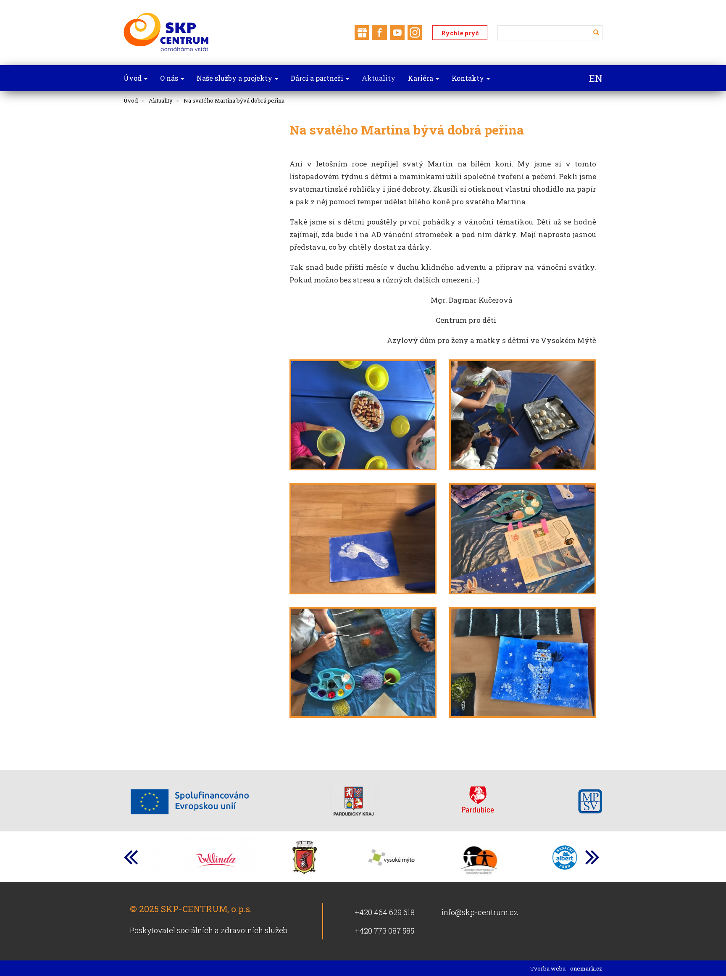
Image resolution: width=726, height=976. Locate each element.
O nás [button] (170, 78)
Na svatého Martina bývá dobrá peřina (234, 100)
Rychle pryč (460, 33)
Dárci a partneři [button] (318, 78)
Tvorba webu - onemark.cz (566, 968)
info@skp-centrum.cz (480, 912)
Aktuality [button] (378, 78)
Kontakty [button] (469, 78)
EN (595, 78)
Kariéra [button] (421, 78)
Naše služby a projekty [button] (235, 78)
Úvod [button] (133, 78)
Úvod (131, 100)
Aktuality (161, 100)
